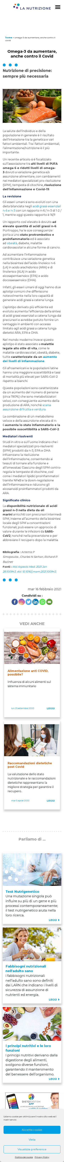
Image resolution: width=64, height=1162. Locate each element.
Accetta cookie (32, 1129)
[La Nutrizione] (32, 7)
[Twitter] (28, 602)
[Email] (49, 602)
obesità (12, 243)
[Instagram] (21, 602)
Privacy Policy (42, 1157)
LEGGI (51, 708)
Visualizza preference (32, 1149)
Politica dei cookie (24, 1157)
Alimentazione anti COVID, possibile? (28, 672)
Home (8, 37)
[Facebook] (15, 602)
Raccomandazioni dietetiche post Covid (30, 765)
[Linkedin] (35, 602)
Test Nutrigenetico (22, 892)
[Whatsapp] (42, 602)
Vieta (32, 1139)
